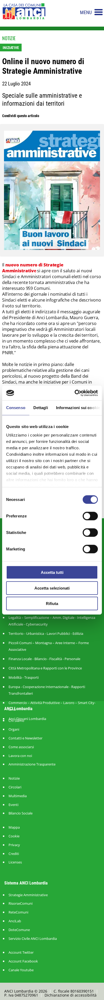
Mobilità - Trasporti (24, 677)
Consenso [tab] (15, 407)
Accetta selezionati (52, 588)
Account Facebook (23, 961)
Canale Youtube (21, 970)
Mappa (14, 827)
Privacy (14, 845)
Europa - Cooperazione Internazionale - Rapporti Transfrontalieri (47, 690)
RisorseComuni (21, 903)
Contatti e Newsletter (25, 738)
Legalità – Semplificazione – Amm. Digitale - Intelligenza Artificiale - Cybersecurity (52, 621)
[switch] (90, 516)
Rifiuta (52, 603)
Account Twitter (21, 952)
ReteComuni (18, 912)
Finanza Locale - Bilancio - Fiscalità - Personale (44, 658)
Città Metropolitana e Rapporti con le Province (45, 668)
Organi (14, 729)
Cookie (14, 836)
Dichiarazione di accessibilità (71, 995)
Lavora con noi (20, 756)
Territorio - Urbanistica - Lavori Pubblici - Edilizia (46, 633)
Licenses (15, 862)
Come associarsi (21, 747)
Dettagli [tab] (40, 407)
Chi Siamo (16, 720)
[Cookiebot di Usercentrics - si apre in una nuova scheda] (75, 392)
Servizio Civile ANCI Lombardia (33, 938)
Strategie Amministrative (28, 895)
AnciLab (15, 921)
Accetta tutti (52, 572)
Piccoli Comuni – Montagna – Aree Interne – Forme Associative (49, 646)
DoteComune (19, 930)
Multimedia (18, 796)
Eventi (13, 804)
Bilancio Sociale (21, 813)
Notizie (14, 778)
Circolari (15, 787)
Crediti (14, 853)
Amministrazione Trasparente (32, 764)
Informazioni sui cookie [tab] (78, 407)
